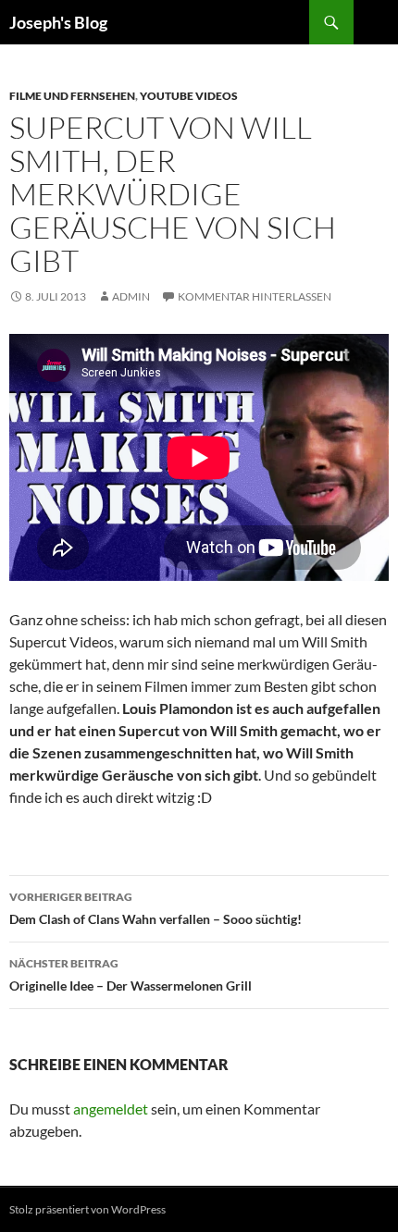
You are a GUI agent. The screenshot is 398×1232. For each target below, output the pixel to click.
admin (131, 296)
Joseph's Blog (58, 22)
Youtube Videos (189, 96)
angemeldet (110, 1108)
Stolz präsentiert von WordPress (87, 1209)
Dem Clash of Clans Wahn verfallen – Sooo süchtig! (155, 908)
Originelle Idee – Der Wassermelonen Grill (130, 974)
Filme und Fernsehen (72, 96)
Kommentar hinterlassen (254, 296)
